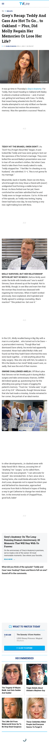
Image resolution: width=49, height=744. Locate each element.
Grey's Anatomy (34, 88)
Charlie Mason (11, 46)
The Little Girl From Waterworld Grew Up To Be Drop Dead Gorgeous (11, 724)
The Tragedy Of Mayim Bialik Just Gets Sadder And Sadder (11, 690)
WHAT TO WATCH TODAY (26, 626)
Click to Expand (25, 648)
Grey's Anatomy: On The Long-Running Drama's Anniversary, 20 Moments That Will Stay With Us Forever (22, 541)
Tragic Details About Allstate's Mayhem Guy (35, 689)
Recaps (10, 11)
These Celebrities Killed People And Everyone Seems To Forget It (36, 724)
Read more (8, 559)
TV (3, 11)
